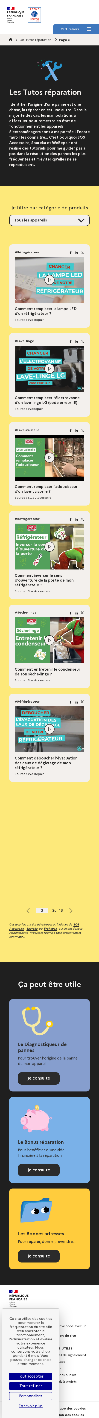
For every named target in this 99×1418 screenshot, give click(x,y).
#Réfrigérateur (27, 252)
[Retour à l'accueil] (34, 15)
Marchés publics (64, 1375)
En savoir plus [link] (31, 1406)
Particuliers (70, 30)
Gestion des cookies (67, 1415)
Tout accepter (31, 1376)
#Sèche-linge (26, 612)
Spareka (32, 928)
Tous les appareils (30, 220)
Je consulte (39, 1078)
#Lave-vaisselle (27, 430)
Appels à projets (64, 1381)
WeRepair (50, 928)
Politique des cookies (68, 1408)
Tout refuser (30, 1386)
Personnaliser (30, 1396)
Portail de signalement (69, 1355)
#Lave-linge (24, 341)
